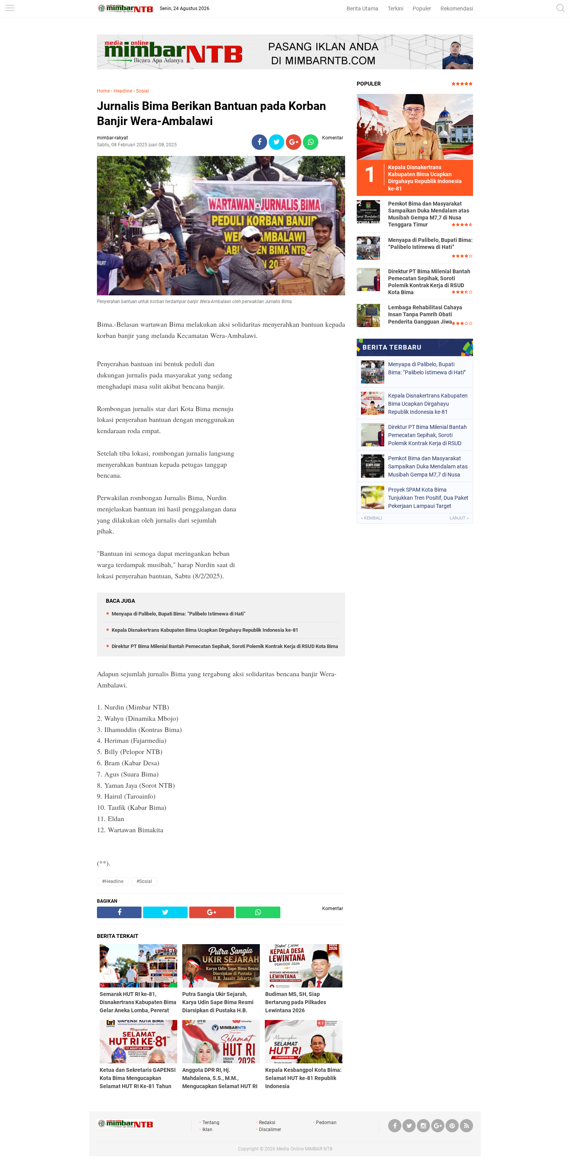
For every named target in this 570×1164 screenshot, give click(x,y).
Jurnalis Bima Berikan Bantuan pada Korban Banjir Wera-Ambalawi (211, 113)
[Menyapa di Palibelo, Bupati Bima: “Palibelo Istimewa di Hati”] (368, 248)
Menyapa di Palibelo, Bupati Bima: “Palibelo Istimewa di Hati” (178, 614)
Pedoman (326, 1122)
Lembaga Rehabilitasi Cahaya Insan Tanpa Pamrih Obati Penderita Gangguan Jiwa (425, 314)
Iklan (207, 1129)
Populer (422, 8)
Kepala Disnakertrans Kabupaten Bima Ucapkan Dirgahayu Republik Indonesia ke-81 (205, 630)
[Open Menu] (9, 8)
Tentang (210, 1122)
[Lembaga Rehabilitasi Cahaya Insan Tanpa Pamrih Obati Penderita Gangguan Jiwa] (368, 315)
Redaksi (267, 1122)
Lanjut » (459, 518)
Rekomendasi (456, 8)
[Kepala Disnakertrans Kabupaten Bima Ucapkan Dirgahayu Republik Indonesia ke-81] (415, 126)
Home (103, 91)
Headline (123, 91)
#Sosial (144, 881)
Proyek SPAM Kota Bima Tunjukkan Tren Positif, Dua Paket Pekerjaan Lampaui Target (428, 498)
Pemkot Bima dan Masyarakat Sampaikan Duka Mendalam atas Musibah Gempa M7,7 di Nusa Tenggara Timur (428, 214)
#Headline (112, 881)
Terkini (395, 8)
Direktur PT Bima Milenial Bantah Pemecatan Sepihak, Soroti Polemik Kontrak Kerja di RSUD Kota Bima (225, 646)
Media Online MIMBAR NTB (304, 1149)
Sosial (142, 91)
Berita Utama (362, 8)
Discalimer (270, 1129)
